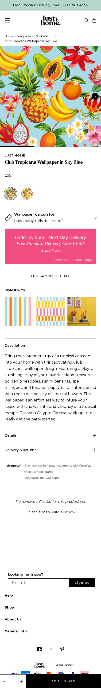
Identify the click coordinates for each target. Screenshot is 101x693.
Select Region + (65, 664)
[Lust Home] (51, 21)
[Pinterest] (62, 650)
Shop (9, 607)
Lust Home (15, 155)
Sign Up (82, 582)
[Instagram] (51, 650)
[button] (50, 511)
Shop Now (50, 250)
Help (9, 595)
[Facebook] (39, 650)
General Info (16, 631)
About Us (13, 619)
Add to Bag (63, 681)
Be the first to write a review (50, 512)
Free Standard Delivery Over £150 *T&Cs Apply (50, 5)
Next (95, 96)
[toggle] (87, 21)
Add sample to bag (51, 276)
